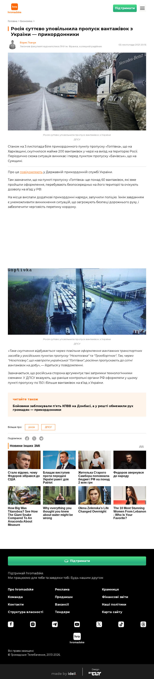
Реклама (62, 589)
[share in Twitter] (34, 438)
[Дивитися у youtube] (77, 624)
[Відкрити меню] (142, 8)
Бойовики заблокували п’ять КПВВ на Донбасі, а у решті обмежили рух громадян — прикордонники (73, 408)
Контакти (16, 604)
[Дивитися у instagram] (33, 624)
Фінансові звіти (115, 597)
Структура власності (25, 612)
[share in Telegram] (41, 438)
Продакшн (64, 597)
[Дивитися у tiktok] (121, 624)
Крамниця (110, 589)
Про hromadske (21, 589)
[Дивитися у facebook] (11, 624)
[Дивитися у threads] (143, 624)
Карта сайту (112, 612)
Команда (15, 597)
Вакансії (62, 604)
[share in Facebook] (27, 438)
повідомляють (31, 172)
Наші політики (114, 604)
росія (32, 427)
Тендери (62, 612)
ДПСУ (48, 427)
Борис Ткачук (28, 42)
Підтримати (125, 8)
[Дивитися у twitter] (99, 624)
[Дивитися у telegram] (55, 624)
